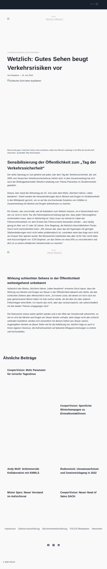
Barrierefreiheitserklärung (54, 529)
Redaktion (15, 75)
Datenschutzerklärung (29, 529)
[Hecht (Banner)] (53, 259)
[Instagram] (53, 545)
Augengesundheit (16, 52)
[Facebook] (48, 545)
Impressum (10, 529)
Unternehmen (32, 52)
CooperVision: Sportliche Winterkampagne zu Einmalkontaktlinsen (76, 409)
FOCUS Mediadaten (79, 529)
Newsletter (97, 529)
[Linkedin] (58, 545)
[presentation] (80, 382)
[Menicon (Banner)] (53, 30)
